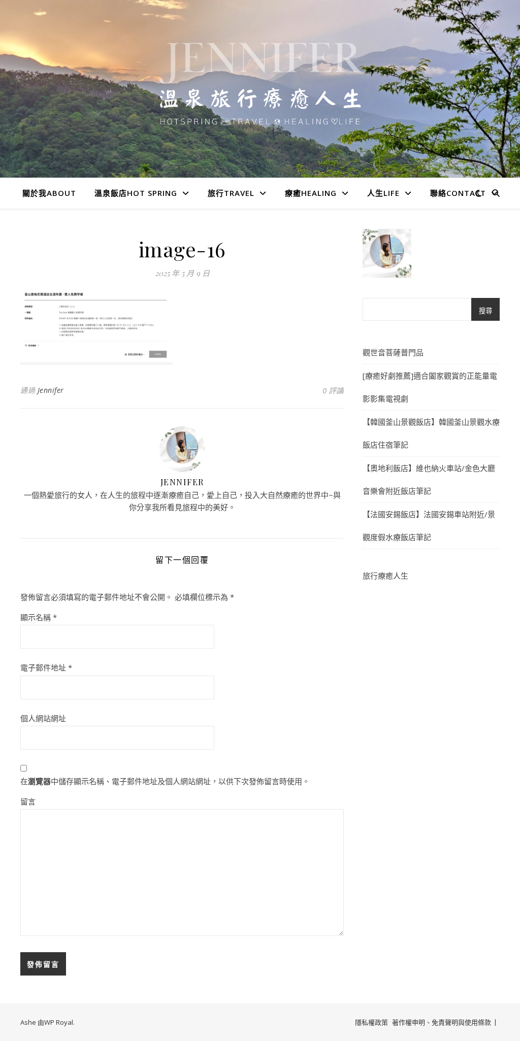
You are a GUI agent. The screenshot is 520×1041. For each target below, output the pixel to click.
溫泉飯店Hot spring (135, 193)
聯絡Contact (458, 193)
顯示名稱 (38, 617)
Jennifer (51, 390)
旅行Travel (231, 193)
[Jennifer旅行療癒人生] (260, 101)
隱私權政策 (371, 1022)
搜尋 (485, 311)
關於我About (49, 193)
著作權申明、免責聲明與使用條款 (441, 1022)
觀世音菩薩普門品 (393, 352)
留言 (28, 801)
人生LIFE (383, 193)
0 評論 (333, 390)
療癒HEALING (311, 193)
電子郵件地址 (46, 667)
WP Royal (58, 1022)
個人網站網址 (43, 718)
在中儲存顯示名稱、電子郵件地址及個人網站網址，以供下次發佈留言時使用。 (165, 781)
